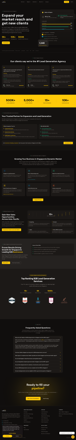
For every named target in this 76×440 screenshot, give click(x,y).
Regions (28, 1)
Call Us (72, 1)
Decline (17, 436)
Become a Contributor (45, 433)
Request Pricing (38, 199)
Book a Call (5, 262)
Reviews (60, 415)
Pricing (66, 1)
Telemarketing (44, 413)
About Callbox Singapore (64, 411)
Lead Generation (44, 411)
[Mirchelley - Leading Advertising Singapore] (64, 300)
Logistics (25, 419)
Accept (7, 436)
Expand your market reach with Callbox (11, 229)
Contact (47, 1)
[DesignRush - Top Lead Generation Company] (38, 300)
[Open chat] (73, 437)
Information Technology (28, 413)
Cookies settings (12, 433)
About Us (41, 1)
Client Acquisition (44, 421)
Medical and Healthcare (28, 417)
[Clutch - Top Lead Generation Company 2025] (12, 300)
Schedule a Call (68, 143)
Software (25, 411)
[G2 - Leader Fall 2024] (25, 300)
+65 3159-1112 (5, 420)
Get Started (5, 42)
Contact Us (43, 429)
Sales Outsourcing (44, 419)
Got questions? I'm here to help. (66, 433)
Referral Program (44, 431)
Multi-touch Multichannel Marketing (66, 413)
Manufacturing (26, 415)
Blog (24, 427)
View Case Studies (16, 262)
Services (22, 1)
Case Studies (26, 429)
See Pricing (46, 398)
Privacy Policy (68, 437)
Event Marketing (44, 417)
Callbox (42, 339)
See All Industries (27, 421)
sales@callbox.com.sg (7, 422)
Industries (34, 1)
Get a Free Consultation (33, 398)
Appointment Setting (45, 415)
